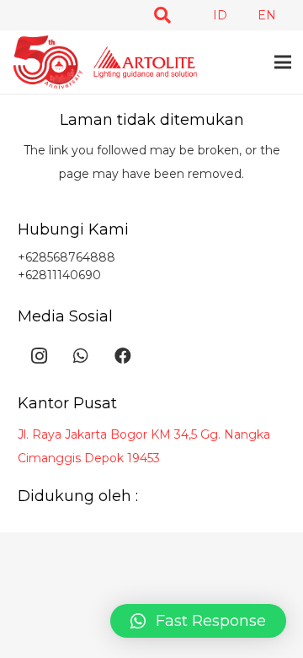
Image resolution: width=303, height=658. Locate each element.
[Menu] (282, 62)
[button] (162, 15)
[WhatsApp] (81, 356)
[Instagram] (39, 356)
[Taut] (105, 62)
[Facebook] (123, 356)
